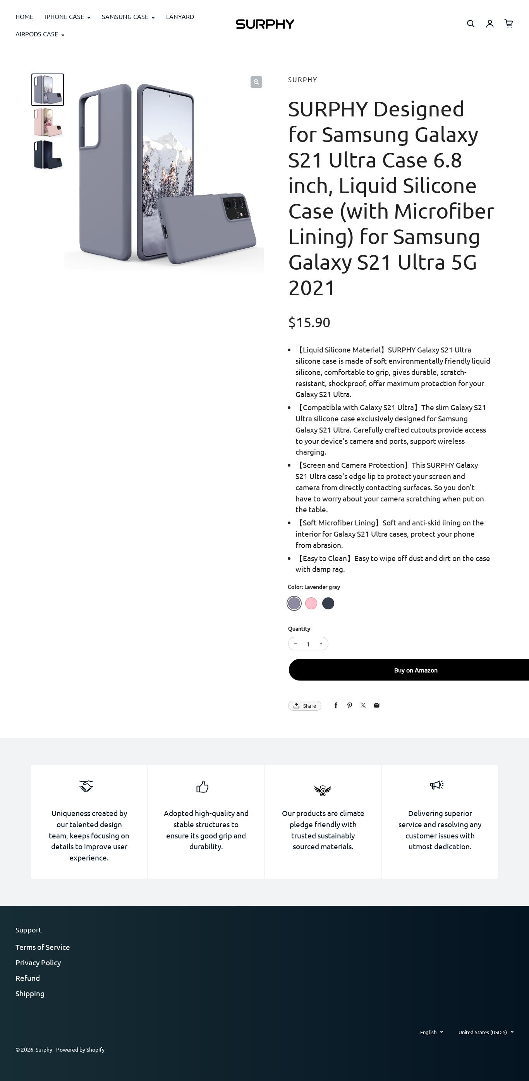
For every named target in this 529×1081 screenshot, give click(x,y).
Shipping (30, 993)
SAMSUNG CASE (126, 16)
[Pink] (311, 603)
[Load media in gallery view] (48, 90)
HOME (24, 16)
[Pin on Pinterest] (349, 705)
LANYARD (180, 16)
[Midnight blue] (328, 603)
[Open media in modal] (256, 82)
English (428, 1032)
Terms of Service (42, 946)
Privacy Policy (38, 962)
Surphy (44, 1049)
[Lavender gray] (294, 603)
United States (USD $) (483, 1032)
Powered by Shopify (80, 1049)
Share (309, 705)
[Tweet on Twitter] (363, 705)
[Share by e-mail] (376, 705)
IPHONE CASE (65, 16)
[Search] (471, 23)
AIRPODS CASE (37, 34)
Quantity (299, 628)
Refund (27, 977)
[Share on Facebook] (336, 705)
